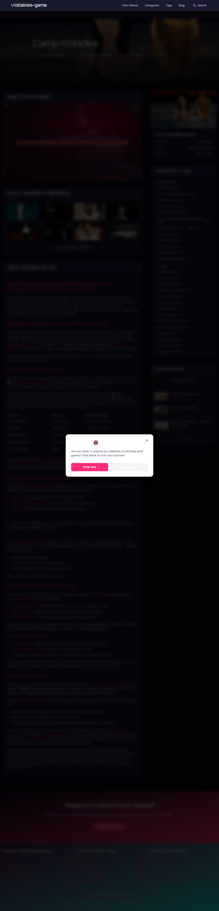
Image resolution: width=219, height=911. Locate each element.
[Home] (29, 5)
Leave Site (129, 467)
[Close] (147, 440)
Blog (182, 5)
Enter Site (89, 467)
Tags (169, 5)
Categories (152, 5)
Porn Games (130, 5)
